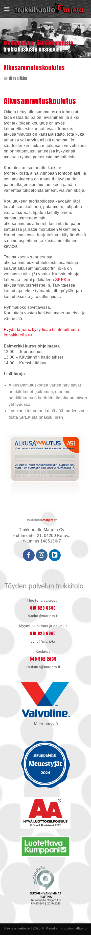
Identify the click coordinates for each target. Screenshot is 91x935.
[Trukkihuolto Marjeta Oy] (48, 9)
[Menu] (7, 8)
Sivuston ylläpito (73, 928)
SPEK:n (62, 280)
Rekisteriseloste (17, 928)
